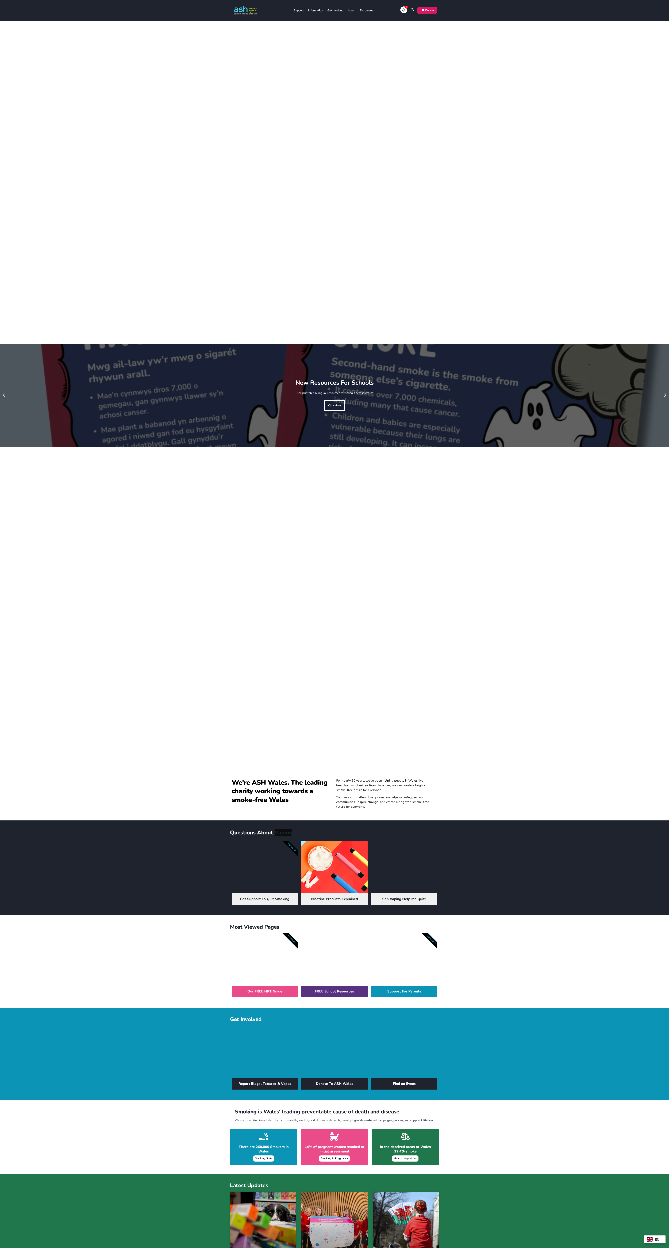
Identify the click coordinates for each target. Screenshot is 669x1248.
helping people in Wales (400, 780)
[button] (4, 395)
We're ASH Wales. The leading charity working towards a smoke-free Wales (280, 791)
